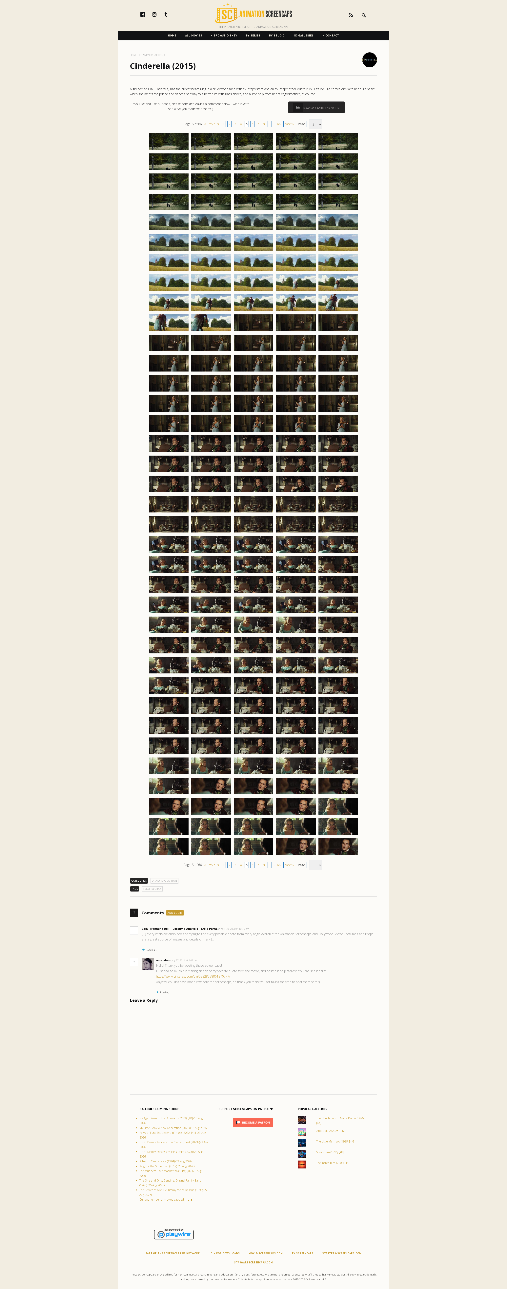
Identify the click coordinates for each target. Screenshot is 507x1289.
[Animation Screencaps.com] (253, 13)
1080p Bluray (152, 889)
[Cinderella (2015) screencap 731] (169, 190)
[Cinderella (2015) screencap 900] (338, 854)
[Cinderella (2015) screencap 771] (169, 351)
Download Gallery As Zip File (321, 108)
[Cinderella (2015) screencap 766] (169, 331)
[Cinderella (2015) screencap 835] (338, 593)
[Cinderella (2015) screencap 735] (338, 190)
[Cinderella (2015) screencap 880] (338, 774)
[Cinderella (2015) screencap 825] (338, 552)
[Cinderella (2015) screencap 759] (296, 290)
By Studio (277, 35)
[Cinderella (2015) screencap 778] (253, 371)
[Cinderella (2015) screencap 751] (169, 270)
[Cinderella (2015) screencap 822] (211, 552)
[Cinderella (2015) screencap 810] (338, 492)
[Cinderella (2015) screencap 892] (211, 834)
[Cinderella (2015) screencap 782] (211, 391)
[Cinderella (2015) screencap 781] (169, 391)
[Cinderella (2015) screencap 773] (253, 351)
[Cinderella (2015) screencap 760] (338, 290)
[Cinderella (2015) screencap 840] (338, 613)
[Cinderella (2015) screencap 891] (169, 834)
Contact (332, 35)
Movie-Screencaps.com (266, 1253)
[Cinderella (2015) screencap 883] (253, 794)
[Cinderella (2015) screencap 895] (338, 834)
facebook (147, 14)
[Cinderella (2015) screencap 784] (296, 391)
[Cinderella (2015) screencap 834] (296, 593)
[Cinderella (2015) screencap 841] (169, 633)
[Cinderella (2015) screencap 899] (296, 854)
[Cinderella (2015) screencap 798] (253, 452)
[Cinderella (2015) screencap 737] (211, 210)
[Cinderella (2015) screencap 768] (253, 331)
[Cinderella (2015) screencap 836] (169, 613)
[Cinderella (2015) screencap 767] (211, 331)
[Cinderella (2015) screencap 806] (169, 492)
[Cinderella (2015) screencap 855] (338, 673)
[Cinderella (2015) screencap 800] (338, 452)
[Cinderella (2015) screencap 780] (338, 371)
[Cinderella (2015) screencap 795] (338, 431)
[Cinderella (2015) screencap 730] (338, 170)
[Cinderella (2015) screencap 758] (253, 290)
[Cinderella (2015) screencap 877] (211, 774)
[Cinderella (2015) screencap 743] (253, 230)
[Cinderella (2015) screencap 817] (211, 532)
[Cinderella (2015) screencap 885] (338, 794)
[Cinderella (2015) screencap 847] (211, 653)
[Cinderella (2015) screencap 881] (169, 794)
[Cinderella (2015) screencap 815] (338, 512)
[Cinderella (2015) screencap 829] (296, 573)
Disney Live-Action (164, 880)
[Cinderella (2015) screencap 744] (296, 230)
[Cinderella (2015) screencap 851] (169, 673)
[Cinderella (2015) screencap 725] (338, 149)
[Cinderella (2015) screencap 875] (338, 754)
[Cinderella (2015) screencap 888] (253, 814)
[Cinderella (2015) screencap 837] (211, 613)
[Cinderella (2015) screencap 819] (296, 532)
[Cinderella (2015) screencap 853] (253, 673)
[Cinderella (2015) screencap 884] (296, 794)
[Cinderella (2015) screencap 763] (253, 311)
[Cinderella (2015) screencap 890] (338, 814)
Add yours (175, 913)
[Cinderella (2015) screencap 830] (338, 573)
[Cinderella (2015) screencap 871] (169, 754)
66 (279, 124)
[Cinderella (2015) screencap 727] (211, 170)
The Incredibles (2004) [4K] (332, 1163)
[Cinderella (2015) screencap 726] (169, 170)
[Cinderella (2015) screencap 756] (169, 290)
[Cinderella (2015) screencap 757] (211, 290)
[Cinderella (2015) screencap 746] (169, 250)
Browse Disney (225, 35)
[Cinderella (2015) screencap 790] (338, 411)
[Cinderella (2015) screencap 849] (296, 653)
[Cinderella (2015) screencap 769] (296, 331)
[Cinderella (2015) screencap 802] (211, 472)
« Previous (211, 124)
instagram (158, 14)
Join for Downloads (224, 1253)
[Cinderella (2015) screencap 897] (211, 854)
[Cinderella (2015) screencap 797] (211, 452)
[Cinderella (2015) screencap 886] (169, 814)
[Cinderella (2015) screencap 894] (296, 834)
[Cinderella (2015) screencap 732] (211, 190)
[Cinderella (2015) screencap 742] (211, 230)
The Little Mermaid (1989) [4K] (335, 1141)
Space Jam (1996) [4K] (330, 1152)
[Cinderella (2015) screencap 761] (169, 311)
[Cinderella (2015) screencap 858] (253, 693)
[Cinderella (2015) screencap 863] (253, 714)
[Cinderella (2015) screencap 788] (253, 411)
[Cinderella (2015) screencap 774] (296, 351)
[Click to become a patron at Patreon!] (253, 1128)
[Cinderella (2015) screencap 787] (211, 411)
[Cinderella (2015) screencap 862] (211, 714)
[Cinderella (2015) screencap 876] (169, 774)
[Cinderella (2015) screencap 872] (211, 754)
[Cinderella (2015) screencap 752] (211, 270)
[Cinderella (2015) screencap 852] (211, 673)
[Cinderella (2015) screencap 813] (253, 512)
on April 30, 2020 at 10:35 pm (233, 929)
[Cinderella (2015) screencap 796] (169, 452)
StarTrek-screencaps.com (342, 1253)
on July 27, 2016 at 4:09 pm (183, 960)
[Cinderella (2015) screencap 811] (169, 512)
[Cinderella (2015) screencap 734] (296, 190)
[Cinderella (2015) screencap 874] (296, 754)
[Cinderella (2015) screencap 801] (169, 472)
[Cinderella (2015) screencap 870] (338, 734)
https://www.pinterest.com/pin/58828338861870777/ (193, 976)
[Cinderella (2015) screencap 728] (253, 170)
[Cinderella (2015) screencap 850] (338, 653)
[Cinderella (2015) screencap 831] (169, 593)
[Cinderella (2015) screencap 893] (253, 834)
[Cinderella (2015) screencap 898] (253, 854)
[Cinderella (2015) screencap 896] (169, 854)
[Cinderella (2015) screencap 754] (296, 270)
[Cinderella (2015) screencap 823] (253, 552)
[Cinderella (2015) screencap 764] (296, 311)
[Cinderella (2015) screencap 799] (296, 452)
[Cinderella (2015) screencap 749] (296, 250)
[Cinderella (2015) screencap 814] (296, 512)
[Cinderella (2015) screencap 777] (211, 371)
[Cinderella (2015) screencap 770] (338, 331)
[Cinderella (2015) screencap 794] (296, 431)
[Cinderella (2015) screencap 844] (296, 633)
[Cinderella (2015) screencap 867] (211, 734)
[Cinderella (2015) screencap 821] (169, 552)
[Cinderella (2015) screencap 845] (338, 633)
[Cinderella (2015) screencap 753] (253, 270)
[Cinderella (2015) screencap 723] (253, 149)
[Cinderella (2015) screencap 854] (296, 673)
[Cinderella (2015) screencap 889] (296, 814)
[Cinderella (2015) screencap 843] (253, 633)
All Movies (193, 35)
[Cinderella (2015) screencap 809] (296, 492)
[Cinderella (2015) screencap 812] (211, 512)
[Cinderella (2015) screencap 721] (169, 149)
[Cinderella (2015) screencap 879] (296, 774)
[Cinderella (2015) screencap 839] (296, 613)
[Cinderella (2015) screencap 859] (296, 693)
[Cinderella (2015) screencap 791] (169, 431)
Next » (289, 124)
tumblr (170, 14)
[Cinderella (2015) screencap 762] (211, 311)
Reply (255, 929)
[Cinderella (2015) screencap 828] (253, 573)
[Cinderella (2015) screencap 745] (338, 230)
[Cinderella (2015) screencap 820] (338, 532)
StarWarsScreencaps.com (253, 1262)
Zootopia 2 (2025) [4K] (330, 1131)
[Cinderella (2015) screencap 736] (169, 210)
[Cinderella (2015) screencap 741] (169, 230)
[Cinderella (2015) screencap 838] (253, 613)
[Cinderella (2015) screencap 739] (296, 210)
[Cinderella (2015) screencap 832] (211, 593)
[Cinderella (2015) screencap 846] (169, 653)
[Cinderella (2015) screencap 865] (338, 714)
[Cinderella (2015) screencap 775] (338, 351)
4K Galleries (304, 35)
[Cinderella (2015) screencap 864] (296, 714)
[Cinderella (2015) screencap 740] (338, 210)
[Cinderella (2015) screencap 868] (253, 734)
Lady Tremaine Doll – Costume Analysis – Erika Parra (179, 929)
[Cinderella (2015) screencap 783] (253, 391)
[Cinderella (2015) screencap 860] (338, 693)
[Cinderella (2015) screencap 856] (169, 693)
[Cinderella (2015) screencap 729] (296, 170)
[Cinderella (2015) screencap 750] (338, 250)
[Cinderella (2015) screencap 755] (338, 270)
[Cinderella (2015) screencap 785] (338, 391)
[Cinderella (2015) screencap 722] (211, 149)
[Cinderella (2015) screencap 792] (211, 431)
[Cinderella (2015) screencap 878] (253, 774)
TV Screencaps (303, 1253)
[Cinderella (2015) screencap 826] (169, 573)
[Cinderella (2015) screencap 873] (253, 754)
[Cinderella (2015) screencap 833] (253, 593)
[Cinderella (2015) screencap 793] (253, 431)
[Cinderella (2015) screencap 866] (169, 734)
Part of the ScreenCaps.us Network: (173, 1253)
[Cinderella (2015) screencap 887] (211, 814)
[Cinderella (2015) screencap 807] (211, 492)
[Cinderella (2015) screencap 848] (253, 653)
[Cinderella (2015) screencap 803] (253, 472)
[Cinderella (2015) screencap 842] (211, 633)
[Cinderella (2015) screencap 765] (338, 311)
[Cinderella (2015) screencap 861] (169, 714)
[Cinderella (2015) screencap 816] (169, 532)
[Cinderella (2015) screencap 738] (253, 210)
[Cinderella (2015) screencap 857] (211, 693)
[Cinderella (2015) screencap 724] (296, 149)
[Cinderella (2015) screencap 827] (211, 573)
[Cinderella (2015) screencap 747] (211, 250)
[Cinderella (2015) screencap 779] (296, 371)
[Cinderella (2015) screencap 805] (338, 472)
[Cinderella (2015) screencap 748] (253, 250)
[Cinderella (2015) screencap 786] (169, 411)
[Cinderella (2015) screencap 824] (296, 552)
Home (172, 35)
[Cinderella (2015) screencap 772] (211, 351)
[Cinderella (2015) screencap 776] (169, 371)
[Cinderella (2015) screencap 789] (296, 411)
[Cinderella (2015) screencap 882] (211, 794)
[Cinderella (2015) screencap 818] (253, 532)
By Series (253, 35)
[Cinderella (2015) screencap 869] (296, 734)
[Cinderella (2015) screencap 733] (253, 190)
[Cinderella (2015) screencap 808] (253, 492)
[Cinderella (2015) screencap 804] (296, 472)
